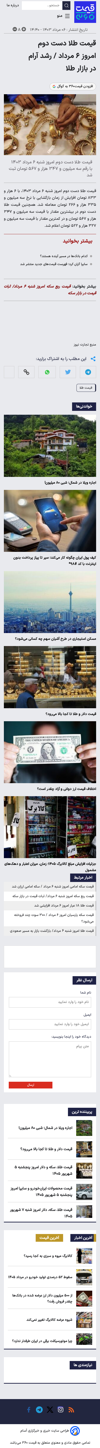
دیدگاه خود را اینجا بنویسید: (71, 1036)
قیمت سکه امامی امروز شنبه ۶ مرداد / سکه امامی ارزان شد (53, 886)
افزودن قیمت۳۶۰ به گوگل (75, 86)
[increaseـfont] (24, 29)
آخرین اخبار (83, 1238)
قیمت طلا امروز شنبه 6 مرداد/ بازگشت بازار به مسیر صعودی (52, 931)
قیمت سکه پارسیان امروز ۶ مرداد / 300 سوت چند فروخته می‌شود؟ (54, 918)
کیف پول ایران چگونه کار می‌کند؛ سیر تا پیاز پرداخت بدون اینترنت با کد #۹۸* (54, 561)
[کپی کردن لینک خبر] (26, 372)
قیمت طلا (86, 388)
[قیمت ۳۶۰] (85, 12)
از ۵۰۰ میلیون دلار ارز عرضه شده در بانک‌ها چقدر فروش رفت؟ (42, 1298)
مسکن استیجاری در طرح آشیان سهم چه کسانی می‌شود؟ (55, 638)
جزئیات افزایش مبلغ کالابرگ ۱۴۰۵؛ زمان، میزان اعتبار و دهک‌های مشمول (50, 867)
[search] (66, 5)
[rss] (71, 1410)
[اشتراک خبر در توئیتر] (68, 372)
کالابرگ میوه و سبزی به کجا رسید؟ (48, 1256)
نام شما (85, 992)
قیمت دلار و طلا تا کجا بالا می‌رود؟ (71, 714)
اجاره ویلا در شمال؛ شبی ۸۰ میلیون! (70, 482)
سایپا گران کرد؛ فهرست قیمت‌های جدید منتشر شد (54, 264)
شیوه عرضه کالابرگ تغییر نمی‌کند (49, 1319)
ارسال (30, 1085)
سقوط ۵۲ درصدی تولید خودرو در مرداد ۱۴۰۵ (40, 1277)
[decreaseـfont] (15, 29)
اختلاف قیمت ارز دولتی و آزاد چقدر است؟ (66, 789)
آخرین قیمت (49, 1238)
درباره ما (13, 5)
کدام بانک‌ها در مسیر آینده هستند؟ (64, 256)
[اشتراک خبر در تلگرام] (88, 372)
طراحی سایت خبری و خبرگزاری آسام (44, 1431)
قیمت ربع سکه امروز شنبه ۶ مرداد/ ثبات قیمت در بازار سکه (53, 896)
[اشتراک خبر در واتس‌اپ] (47, 372)
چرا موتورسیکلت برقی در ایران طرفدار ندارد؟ (42, 1341)
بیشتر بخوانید (77, 241)
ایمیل (87, 1014)
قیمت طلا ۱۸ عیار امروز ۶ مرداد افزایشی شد (64, 905)
